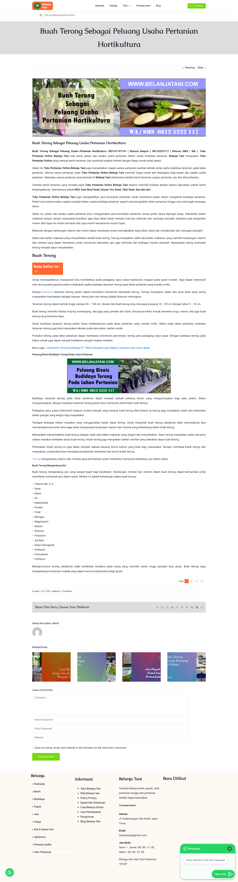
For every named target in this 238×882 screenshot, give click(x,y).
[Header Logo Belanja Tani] (42, 3)
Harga (37, 822)
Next (200, 68)
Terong (36, 459)
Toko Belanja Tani (90, 789)
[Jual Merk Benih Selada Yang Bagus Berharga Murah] (96, 667)
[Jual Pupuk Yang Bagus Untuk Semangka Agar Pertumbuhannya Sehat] (141, 667)
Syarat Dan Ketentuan (92, 803)
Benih (37, 791)
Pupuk (37, 807)
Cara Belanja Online (91, 807)
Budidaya (39, 799)
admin (37, 591)
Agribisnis (56, 591)
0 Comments (67, 591)
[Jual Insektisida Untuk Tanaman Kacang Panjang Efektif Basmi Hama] (186, 667)
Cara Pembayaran (90, 812)
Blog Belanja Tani (90, 821)
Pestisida (39, 784)
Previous (190, 68)
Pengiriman (87, 817)
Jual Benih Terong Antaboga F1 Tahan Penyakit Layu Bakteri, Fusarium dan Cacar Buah (98, 348)
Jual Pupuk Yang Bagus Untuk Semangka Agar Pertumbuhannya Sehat (141, 660)
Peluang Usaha (42, 844)
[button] (10, 872)
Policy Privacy (88, 798)
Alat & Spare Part (43, 829)
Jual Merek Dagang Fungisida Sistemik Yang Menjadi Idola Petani (51, 658)
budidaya (47, 292)
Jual (36, 814)
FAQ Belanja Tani (90, 793)
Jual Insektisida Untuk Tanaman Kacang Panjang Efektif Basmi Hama (186, 658)
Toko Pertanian (42, 852)
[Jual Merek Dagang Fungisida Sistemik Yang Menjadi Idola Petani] (51, 667)
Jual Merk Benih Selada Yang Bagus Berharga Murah (96, 660)
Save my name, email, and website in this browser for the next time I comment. (81, 748)
